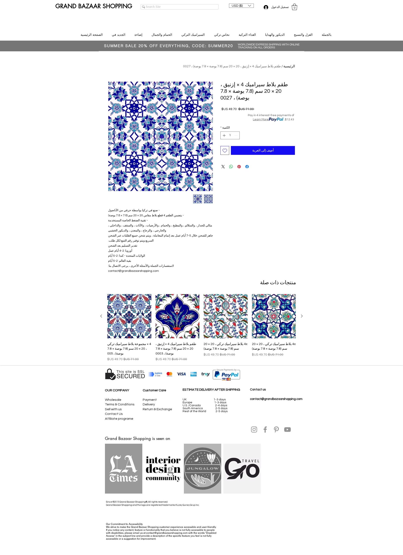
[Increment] (223, 135)
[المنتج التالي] (101, 316)
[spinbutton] (230, 135)
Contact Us (114, 414)
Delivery (149, 404)
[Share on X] (223, 166)
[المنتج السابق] (301, 316)
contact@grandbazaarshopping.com (276, 399)
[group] (201, 328)
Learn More (260, 119)
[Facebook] (265, 429)
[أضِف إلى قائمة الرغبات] (224, 150)
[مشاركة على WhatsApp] (231, 166)
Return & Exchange (157, 409)
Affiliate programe (119, 418)
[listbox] (241, 6)
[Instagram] (254, 429)
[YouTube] (287, 429)
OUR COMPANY (117, 390)
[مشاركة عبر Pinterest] (239, 166)
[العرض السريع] (274, 316)
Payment (150, 399)
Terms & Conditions (120, 404)
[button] (241, 6)
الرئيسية (289, 66)
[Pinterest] (276, 429)
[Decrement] (236, 135)
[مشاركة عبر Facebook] (247, 166)
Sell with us (113, 409)
